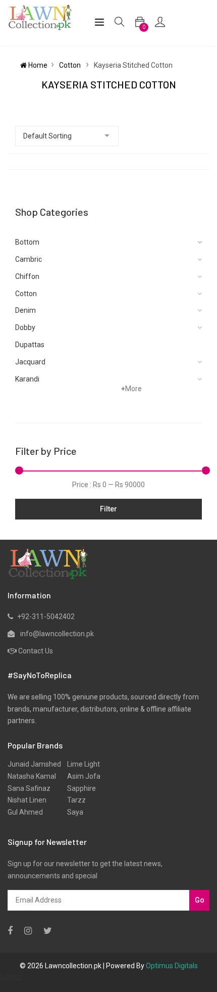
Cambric (28, 259)
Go (199, 900)
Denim (25, 310)
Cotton (70, 65)
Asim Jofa (80, 776)
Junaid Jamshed (34, 764)
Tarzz (73, 800)
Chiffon (27, 276)
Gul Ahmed (25, 812)
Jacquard (30, 362)
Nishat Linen (27, 800)
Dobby (25, 327)
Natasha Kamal (32, 776)
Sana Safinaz (29, 788)
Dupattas (29, 345)
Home (37, 65)
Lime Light (80, 764)
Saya (72, 812)
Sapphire (78, 788)
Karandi (27, 379)
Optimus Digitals (172, 966)
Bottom (27, 242)
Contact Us (35, 651)
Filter (108, 509)
